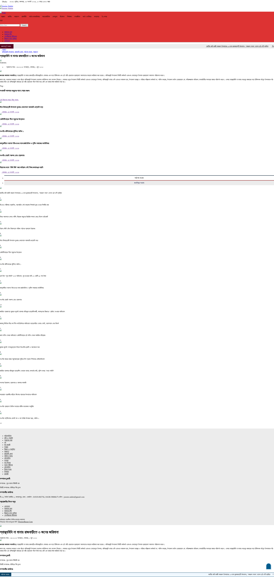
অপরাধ (6, 460)
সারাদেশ (16, 17)
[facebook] (1, 4)
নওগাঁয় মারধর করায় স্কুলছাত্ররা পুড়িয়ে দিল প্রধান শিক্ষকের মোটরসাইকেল (22, 359)
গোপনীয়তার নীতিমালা (10, 36)
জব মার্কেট (7, 445)
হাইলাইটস (7, 458)
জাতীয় (10, 17)
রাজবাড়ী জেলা (19, 52)
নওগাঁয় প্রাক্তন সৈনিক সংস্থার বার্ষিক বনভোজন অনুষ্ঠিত (17, 406)
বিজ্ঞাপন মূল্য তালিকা (10, 39)
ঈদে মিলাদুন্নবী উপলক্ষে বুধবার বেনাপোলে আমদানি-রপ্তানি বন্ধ (21, 107)
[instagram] (5, 4)
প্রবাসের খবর (8, 440)
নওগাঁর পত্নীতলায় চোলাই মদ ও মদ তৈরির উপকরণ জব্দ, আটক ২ (19, 418)
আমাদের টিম (8, 34)
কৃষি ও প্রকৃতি (8, 438)
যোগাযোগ (7, 41)
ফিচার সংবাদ (8, 469)
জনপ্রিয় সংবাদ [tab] (139, 183)
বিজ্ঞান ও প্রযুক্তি (9, 449)
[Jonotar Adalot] (6, 6)
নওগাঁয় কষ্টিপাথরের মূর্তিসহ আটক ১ (12, 131)
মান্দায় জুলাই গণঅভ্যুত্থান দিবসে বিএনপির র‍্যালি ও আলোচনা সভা (20, 347)
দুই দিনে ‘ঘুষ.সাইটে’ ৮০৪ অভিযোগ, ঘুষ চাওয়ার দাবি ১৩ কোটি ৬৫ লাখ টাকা (23, 276)
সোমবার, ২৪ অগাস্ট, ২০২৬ (10, 112)
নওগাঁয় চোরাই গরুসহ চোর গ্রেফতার (12, 155)
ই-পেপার (104, 17)
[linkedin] (9, 4)
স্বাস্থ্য (6, 447)
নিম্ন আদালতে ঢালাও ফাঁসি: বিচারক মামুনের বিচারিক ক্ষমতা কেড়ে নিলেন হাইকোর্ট (24, 217)
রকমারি (6, 474)
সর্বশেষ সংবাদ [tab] (139, 178)
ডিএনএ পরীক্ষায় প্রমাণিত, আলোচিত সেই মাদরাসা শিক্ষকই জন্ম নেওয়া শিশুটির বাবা (24, 205)
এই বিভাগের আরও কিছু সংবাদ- (9, 100)
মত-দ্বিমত (7, 463)
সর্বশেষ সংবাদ (28, 52)
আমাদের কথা (8, 32)
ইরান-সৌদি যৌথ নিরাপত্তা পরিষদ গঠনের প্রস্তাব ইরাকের (17, 229)
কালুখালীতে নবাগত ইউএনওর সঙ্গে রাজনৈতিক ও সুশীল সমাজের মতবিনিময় (24, 143)
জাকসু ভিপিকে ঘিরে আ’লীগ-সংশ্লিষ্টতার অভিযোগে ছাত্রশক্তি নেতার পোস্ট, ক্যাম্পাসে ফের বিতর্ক (29, 323)
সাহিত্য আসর (8, 456)
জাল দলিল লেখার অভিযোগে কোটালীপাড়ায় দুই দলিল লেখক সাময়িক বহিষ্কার (22, 335)
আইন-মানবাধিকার (34, 17)
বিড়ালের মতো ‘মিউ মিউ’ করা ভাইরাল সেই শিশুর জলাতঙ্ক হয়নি (21, 167)
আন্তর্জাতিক (46, 17)
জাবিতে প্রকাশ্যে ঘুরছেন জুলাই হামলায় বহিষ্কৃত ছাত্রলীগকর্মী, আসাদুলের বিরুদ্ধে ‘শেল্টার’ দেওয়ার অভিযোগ (32, 311)
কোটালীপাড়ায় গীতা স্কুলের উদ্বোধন (12, 119)
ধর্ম (5, 442)
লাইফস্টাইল (7, 436)
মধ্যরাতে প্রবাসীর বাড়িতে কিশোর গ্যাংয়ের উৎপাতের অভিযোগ (18, 394)
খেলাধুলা (54, 17)
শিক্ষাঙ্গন (69, 17)
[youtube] (3, 4)
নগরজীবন (77, 17)
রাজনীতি (24, 17)
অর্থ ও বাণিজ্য (87, 17)
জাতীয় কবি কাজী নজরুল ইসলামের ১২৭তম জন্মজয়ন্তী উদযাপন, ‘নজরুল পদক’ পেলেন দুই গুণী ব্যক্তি (223, 46)
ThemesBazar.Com (25, 522)
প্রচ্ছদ (3, 17)
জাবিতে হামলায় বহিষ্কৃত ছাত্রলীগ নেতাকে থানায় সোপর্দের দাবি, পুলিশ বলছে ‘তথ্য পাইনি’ (27, 371)
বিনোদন (62, 17)
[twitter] (7, 4)
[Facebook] (0, 95)
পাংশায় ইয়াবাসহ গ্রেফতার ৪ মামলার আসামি (13, 383)
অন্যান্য (96, 17)
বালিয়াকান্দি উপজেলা (8, 52)
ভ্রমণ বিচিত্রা (8, 465)
